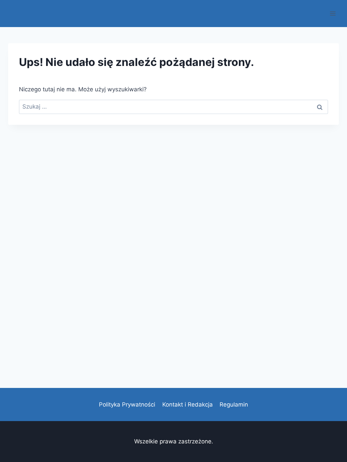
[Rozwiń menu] (332, 13)
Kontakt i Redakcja (187, 404)
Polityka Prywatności (127, 404)
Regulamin (234, 404)
